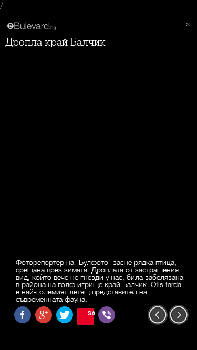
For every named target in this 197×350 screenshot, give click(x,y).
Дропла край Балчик (55, 42)
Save (91, 313)
